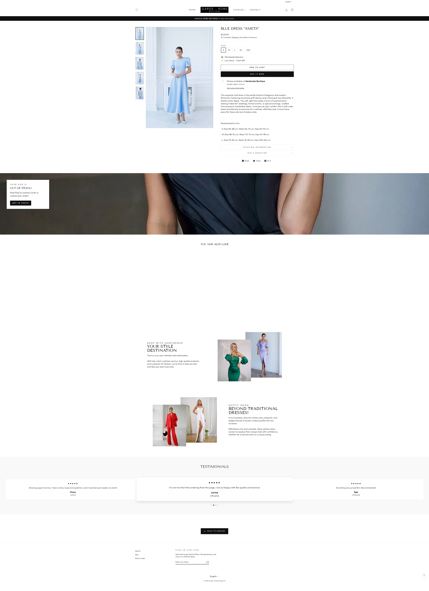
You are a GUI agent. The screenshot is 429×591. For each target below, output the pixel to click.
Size (223, 46)
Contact (255, 10)
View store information (235, 88)
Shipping (235, 37)
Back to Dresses (216, 531)
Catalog (239, 10)
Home (192, 10)
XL (241, 50)
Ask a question (257, 153)
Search (138, 551)
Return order (140, 558)
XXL (248, 50)
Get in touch (20, 203)
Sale (137, 555)
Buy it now (257, 74)
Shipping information (257, 147)
